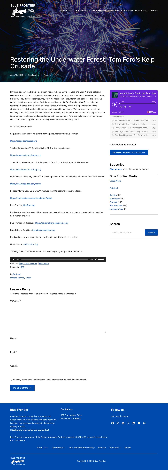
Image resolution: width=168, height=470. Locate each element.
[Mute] (96, 259)
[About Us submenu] (72, 10)
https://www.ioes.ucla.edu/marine (25, 183)
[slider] (101, 259)
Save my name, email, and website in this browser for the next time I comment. (49, 379)
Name (13, 338)
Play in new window (28, 263)
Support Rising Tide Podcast (129, 152)
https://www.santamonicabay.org (25, 155)
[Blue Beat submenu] (147, 10)
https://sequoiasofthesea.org (23, 141)
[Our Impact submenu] (89, 10)
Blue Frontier (33, 75)
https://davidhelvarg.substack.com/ (51, 223)
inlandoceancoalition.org (43, 230)
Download (44, 263)
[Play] (13, 259)
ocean (28, 277)
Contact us (66, 422)
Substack (114, 188)
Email (13, 352)
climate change (17, 277)
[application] (58, 259)
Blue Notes (115, 198)
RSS (22, 267)
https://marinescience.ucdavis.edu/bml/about (31, 198)
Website (14, 366)
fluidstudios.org (30, 244)
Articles (113, 195)
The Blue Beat (116, 205)
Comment (15, 301)
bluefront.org (29, 205)
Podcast (47, 75)
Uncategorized (116, 209)
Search (151, 232)
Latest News (115, 181)
